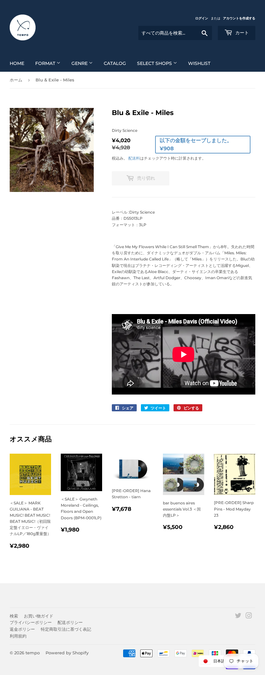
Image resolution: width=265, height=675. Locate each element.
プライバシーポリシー (31, 622)
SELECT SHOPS (155, 63)
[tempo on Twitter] (238, 616)
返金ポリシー (22, 629)
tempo (33, 652)
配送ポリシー (70, 622)
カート (241, 33)
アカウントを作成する (239, 18)
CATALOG (115, 63)
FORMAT (46, 63)
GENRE (80, 63)
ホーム (16, 79)
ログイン (201, 18)
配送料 (134, 158)
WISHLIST (199, 63)
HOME (17, 63)
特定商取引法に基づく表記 (66, 629)
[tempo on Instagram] (249, 616)
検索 (14, 615)
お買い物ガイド (38, 615)
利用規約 (18, 635)
